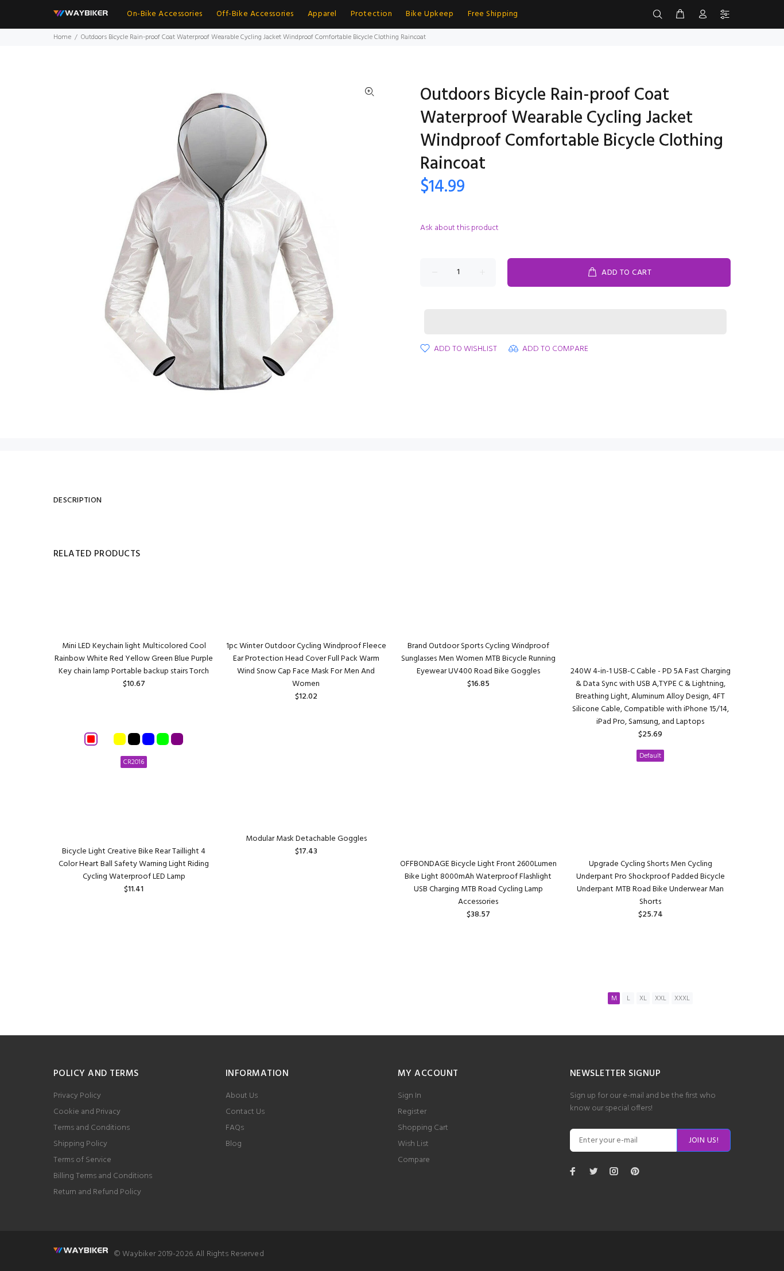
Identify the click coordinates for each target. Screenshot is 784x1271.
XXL (660, 998)
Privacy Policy (77, 1095)
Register (412, 1111)
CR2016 (133, 762)
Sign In (409, 1095)
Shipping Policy (80, 1144)
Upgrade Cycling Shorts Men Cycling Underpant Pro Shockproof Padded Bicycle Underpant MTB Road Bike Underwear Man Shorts (650, 883)
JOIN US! (704, 1140)
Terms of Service (82, 1160)
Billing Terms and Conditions (102, 1176)
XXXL (682, 998)
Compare (414, 1160)
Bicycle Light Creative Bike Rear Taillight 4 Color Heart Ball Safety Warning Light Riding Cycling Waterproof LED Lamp (134, 864)
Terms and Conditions (91, 1127)
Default (650, 756)
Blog (234, 1144)
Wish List (413, 1144)
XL (643, 998)
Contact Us (245, 1111)
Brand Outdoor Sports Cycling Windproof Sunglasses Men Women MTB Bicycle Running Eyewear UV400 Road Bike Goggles (478, 659)
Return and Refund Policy (97, 1192)
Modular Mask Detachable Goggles (306, 838)
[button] (575, 310)
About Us (242, 1095)
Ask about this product (459, 228)
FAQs (235, 1127)
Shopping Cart (423, 1127)
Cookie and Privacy (87, 1111)
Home (62, 37)
